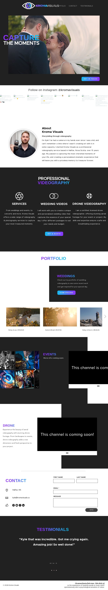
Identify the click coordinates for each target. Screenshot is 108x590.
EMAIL (55, 488)
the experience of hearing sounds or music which (86, 585)
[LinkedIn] (23, 505)
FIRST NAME (58, 477)
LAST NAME (81, 477)
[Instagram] (13, 505)
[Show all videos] (98, 386)
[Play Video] (23, 317)
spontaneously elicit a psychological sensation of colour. (84, 587)
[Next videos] (105, 316)
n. (68, 585)
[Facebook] (20, 505)
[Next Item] (34, 370)
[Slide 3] (56, 570)
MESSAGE (57, 496)
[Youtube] (17, 505)
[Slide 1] (51, 570)
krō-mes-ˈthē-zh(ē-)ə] (96, 583)
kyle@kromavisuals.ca (21, 498)
